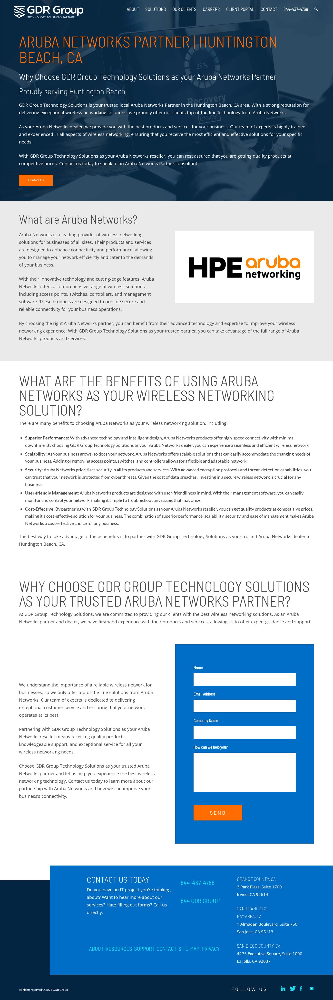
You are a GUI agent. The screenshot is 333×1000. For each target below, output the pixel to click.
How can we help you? (211, 746)
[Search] (316, 7)
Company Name (206, 720)
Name (200, 667)
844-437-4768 (198, 882)
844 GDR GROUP (200, 900)
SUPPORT (144, 948)
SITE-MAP (188, 948)
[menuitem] (133, 7)
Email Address (206, 693)
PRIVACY (211, 948)
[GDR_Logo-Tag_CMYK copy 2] (48, 12)
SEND (218, 813)
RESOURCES (119, 948)
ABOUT (96, 948)
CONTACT (166, 948)
